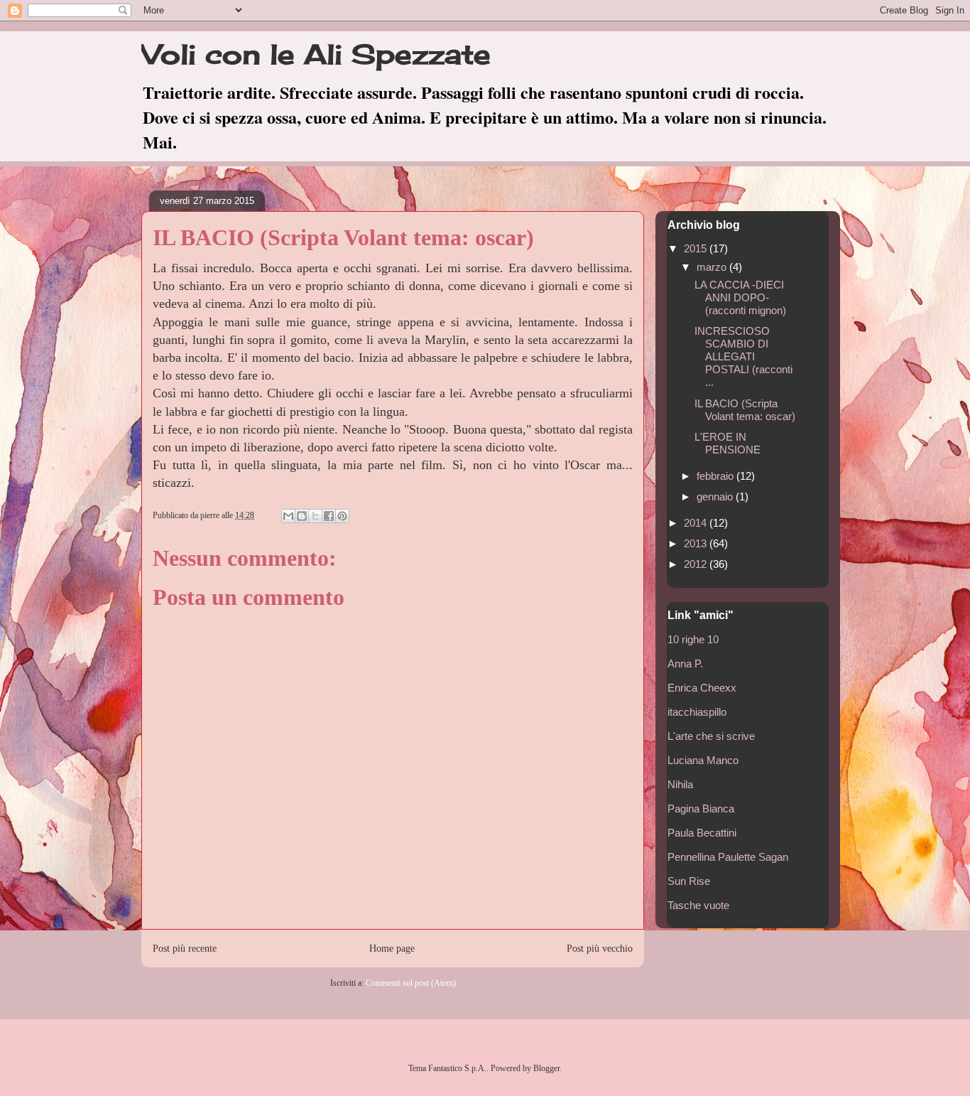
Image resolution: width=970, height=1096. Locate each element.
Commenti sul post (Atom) (411, 983)
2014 (696, 523)
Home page (392, 948)
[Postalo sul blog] (302, 516)
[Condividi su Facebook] (329, 516)
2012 (696, 564)
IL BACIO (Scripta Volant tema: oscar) (744, 409)
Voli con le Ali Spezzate (316, 54)
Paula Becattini (701, 833)
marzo (713, 267)
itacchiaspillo (696, 712)
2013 (696, 543)
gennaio (716, 496)
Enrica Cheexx (701, 688)
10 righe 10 (693, 639)
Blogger (546, 1068)
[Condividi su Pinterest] (342, 516)
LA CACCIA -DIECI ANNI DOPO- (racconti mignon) (740, 297)
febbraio (716, 476)
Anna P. (685, 663)
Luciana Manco (703, 760)
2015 (696, 248)
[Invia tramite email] (288, 516)
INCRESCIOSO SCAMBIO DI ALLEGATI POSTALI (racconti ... (743, 356)
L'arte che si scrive (711, 736)
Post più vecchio (600, 948)
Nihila (680, 784)
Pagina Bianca (700, 808)
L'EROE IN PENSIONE (727, 443)
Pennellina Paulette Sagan (727, 857)
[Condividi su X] (315, 516)
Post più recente (185, 948)
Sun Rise (688, 881)
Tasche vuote (698, 905)
